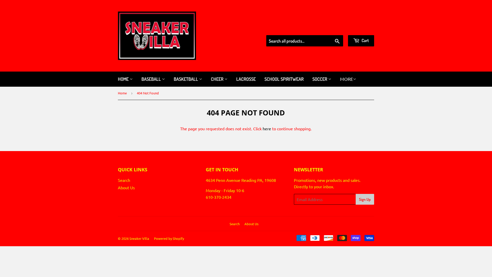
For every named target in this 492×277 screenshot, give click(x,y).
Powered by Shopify (169, 238)
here (267, 128)
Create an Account (358, 28)
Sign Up (365, 199)
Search (124, 180)
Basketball (186, 79)
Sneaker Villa (139, 238)
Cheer (217, 79)
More (346, 79)
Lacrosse (246, 79)
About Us (126, 187)
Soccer (320, 79)
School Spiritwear (284, 79)
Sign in (329, 28)
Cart (365, 40)
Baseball (151, 79)
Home (124, 79)
